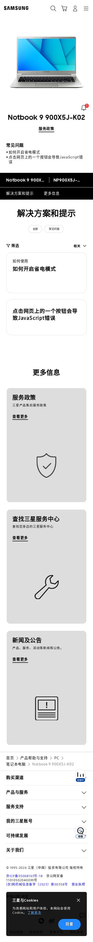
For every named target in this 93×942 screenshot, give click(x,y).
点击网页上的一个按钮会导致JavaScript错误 (46, 159)
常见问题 (54, 229)
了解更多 (34, 912)
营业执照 (78, 884)
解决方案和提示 (20, 193)
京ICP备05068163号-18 (24, 876)
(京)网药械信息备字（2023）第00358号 (37, 884)
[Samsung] (15, 8)
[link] (84, 108)
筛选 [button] (15, 245)
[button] (46, 272)
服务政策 (46, 128)
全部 (35, 229)
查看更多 (20, 416)
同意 (69, 924)
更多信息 (52, 193)
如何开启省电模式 (24, 152)
